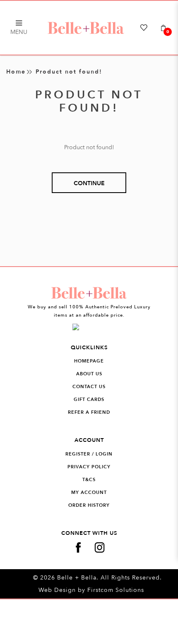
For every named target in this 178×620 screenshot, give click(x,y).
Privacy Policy (89, 467)
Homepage (89, 361)
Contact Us (89, 387)
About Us (89, 374)
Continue (89, 183)
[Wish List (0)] (145, 28)
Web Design (57, 590)
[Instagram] (99, 547)
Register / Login (89, 454)
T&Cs (89, 480)
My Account (89, 492)
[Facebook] (78, 547)
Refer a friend (89, 412)
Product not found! (69, 72)
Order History (89, 505)
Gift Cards (89, 399)
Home (16, 72)
